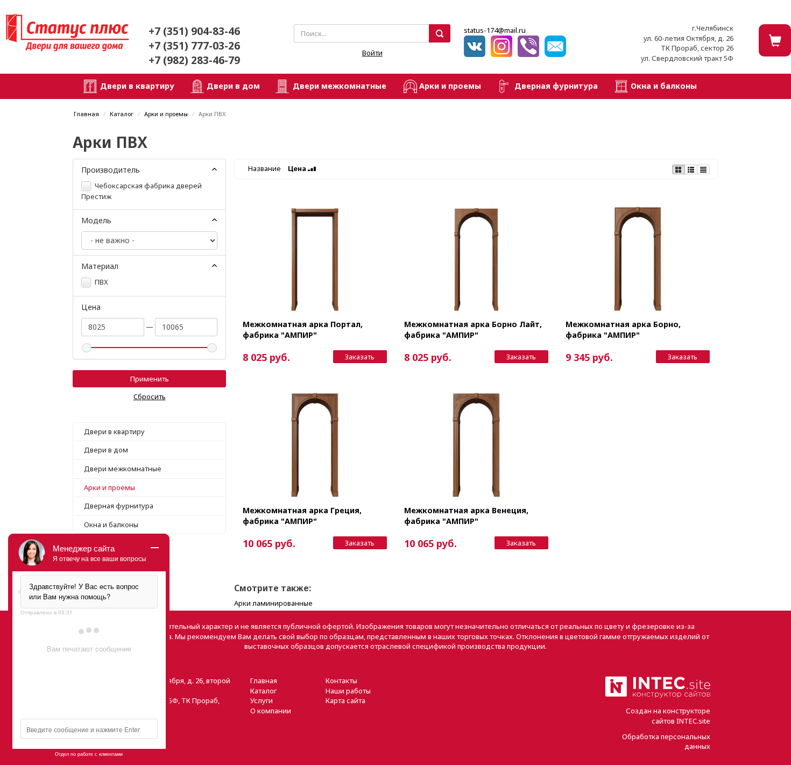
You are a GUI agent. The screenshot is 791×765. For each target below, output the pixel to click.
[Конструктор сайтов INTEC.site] (657, 695)
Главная (86, 114)
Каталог (121, 114)
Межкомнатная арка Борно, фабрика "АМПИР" (623, 329)
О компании (270, 711)
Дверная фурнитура (556, 86)
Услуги (261, 700)
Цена (298, 168)
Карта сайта (345, 700)
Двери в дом (233, 86)
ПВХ (100, 282)
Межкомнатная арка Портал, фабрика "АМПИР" (303, 329)
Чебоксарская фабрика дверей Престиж (141, 191)
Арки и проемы (450, 86)
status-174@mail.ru (495, 30)
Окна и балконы (664, 86)
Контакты (341, 680)
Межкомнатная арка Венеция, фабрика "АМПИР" (466, 515)
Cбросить (149, 396)
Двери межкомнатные (339, 86)
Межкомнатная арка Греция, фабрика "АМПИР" (302, 515)
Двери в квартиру (137, 86)
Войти (372, 53)
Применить (149, 379)
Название (264, 168)
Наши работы (348, 691)
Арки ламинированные (273, 603)
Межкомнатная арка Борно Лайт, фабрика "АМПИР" (473, 329)
